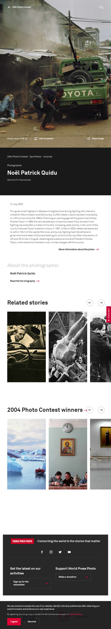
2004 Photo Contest (21, 7)
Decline (32, 621)
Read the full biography (22, 281)
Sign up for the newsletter (21, 583)
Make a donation (67, 577)
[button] (89, 302)
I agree (14, 621)
